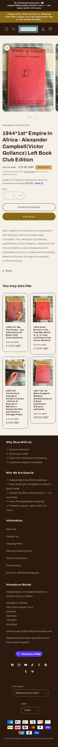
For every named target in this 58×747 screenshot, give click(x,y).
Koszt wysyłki (29, 172)
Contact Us (12, 536)
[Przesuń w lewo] (22, 117)
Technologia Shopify (43, 738)
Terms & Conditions (16, 558)
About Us (11, 529)
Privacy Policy (13, 565)
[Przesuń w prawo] (36, 117)
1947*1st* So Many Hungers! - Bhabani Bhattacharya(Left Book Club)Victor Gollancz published (43, 400)
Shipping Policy (14, 544)
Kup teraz (29, 216)
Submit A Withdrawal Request (22, 573)
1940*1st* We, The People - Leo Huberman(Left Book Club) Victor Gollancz (15, 332)
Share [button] (9, 271)
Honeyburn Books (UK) (23, 738)
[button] (6, 29)
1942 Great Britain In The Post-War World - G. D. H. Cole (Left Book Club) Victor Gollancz (43, 333)
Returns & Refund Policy (19, 551)
